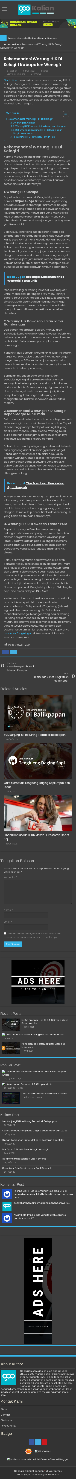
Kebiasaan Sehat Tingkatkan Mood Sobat (51, 677)
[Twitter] (38, 1442)
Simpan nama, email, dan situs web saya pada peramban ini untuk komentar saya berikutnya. (32, 935)
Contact (5, 1414)
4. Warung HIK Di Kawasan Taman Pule (34, 136)
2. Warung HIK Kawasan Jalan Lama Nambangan (39, 126)
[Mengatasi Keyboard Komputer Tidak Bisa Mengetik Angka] (3, 1071)
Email (8, 921)
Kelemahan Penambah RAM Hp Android (29, 1084)
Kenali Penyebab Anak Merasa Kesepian (20, 667)
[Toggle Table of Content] (64, 114)
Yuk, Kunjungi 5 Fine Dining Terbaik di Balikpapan (35, 735)
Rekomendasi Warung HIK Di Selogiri (30, 119)
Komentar (10, 877)
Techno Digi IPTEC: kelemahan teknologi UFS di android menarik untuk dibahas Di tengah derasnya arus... (43, 1194)
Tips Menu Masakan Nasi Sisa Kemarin (24, 1158)
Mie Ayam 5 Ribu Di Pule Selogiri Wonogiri (25, 1149)
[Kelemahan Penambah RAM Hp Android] (3, 1084)
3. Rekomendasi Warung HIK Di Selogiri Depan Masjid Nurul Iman (37, 131)
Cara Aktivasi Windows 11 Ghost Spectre (44, 1093)
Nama (8, 910)
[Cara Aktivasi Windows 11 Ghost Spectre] (11, 1098)
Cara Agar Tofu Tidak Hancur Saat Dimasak (27, 1168)
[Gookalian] (38, 9)
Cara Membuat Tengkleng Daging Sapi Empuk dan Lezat (34, 1130)
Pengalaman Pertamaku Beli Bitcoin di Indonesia (31, 38)
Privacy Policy (8, 1425)
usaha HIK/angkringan (18, 633)
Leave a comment (16, 73)
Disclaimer (7, 1420)
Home (6, 44)
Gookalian (10, 80)
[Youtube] (44, 1442)
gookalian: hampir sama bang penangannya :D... (42, 1203)
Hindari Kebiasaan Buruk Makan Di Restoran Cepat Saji (33, 1140)
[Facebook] (31, 1442)
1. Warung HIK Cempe (24, 122)
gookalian (12, 70)
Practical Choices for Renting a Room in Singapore (36, 1034)
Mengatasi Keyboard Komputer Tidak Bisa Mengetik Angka (34, 1073)
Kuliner (16, 44)
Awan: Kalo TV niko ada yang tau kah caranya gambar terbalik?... (40, 1216)
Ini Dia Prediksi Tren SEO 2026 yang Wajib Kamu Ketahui (45, 1021)
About (4, 1409)
